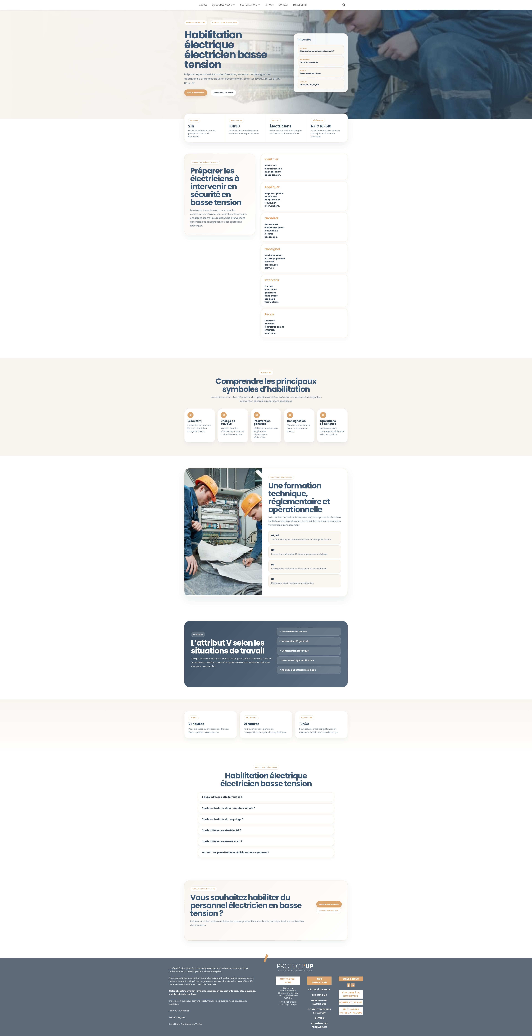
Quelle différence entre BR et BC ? (222, 841)
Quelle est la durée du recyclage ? (222, 819)
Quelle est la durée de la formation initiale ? (228, 808)
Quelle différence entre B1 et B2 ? (221, 830)
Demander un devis (223, 92)
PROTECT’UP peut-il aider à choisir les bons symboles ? (235, 852)
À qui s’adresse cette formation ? (222, 797)
